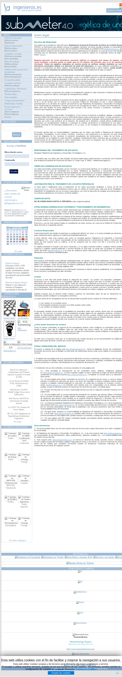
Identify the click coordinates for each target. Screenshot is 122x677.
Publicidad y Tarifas (13, 104)
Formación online (12, 80)
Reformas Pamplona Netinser (16, 285)
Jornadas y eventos (13, 54)
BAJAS (43, 55)
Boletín (7, 117)
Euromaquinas (10, 525)
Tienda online (10, 94)
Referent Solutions (12, 265)
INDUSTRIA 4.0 (9, 351)
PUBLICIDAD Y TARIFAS (81, 568)
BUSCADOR (10, 121)
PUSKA (10, 502)
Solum (10, 459)
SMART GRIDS (9, 318)
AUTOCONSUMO (24, 348)
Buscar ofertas (10, 66)
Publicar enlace (11, 48)
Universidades (10, 97)
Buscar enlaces (10, 51)
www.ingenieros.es (41, 189)
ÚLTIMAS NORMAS (14, 362)
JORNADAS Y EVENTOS (16, 222)
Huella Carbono (9, 338)
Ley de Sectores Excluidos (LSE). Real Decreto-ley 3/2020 (19, 383)
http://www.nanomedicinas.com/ (81, 649)
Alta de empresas (11, 112)
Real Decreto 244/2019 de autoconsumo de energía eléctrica (19, 400)
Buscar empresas (11, 114)
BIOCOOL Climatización (11, 486)
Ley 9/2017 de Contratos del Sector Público (19, 408)
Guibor (11, 438)
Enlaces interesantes (13, 46)
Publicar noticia (11, 40)
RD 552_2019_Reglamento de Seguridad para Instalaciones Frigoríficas (18, 416)
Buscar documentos (12, 77)
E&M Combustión (24, 442)
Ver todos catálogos (17, 540)
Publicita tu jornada (12, 56)
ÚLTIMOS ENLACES (14, 254)
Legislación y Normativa (15, 89)
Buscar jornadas (11, 59)
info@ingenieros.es (111, 49)
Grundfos (24, 483)
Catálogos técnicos (12, 83)
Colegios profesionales (14, 100)
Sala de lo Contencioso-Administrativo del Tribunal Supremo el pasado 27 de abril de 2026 (18, 373)
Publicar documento (13, 74)
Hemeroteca (9, 43)
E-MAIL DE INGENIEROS (16, 182)
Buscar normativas (12, 91)
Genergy (24, 462)
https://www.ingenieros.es (76, 349)
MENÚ (7, 35)
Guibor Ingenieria (24, 505)
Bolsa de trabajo (11, 62)
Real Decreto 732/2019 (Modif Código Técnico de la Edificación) (19, 392)
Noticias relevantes (12, 38)
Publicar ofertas (11, 64)
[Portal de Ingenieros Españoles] (22, 11)
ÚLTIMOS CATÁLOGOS (15, 427)
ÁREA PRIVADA (12, 141)
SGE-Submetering (22, 329)
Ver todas (18, 251)
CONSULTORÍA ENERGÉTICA (10, 295)
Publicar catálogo (12, 85)
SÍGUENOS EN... (81, 554)
